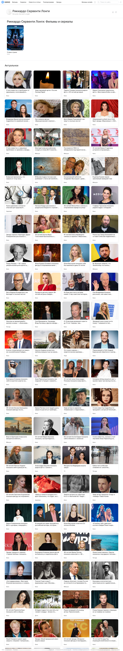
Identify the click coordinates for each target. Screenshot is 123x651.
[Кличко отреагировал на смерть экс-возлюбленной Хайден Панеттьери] (18, 344)
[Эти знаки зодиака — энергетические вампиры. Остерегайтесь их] (75, 344)
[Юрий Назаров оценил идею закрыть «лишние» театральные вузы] (18, 632)
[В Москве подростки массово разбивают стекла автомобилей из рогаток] (47, 170)
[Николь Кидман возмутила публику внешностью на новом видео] (47, 344)
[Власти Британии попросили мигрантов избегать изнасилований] (18, 430)
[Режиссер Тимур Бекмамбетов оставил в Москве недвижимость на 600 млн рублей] (104, 228)
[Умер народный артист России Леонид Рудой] (47, 84)
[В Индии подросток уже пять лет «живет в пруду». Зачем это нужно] (47, 603)
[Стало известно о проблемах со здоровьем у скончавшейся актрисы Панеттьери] (18, 84)
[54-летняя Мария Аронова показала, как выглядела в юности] (47, 430)
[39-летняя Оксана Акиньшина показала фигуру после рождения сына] (18, 401)
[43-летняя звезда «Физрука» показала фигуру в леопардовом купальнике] (75, 632)
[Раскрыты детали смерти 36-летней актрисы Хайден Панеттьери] (47, 286)
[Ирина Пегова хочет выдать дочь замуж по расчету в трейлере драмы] (47, 401)
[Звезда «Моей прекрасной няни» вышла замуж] (47, 632)
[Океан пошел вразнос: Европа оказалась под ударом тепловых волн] (104, 546)
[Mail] (2, 2)
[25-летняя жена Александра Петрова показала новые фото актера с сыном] (75, 372)
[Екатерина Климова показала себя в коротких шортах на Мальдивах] (18, 372)
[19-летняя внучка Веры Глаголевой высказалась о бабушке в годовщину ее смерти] (47, 228)
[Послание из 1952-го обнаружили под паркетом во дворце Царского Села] (75, 141)
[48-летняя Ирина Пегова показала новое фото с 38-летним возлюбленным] (75, 546)
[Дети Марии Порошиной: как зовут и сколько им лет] (75, 113)
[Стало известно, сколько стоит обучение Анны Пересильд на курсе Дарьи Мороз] (104, 430)
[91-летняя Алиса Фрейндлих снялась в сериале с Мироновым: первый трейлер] (75, 228)
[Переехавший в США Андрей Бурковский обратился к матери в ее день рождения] (104, 344)
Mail (3, 649)
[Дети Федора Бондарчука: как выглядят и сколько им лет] (18, 286)
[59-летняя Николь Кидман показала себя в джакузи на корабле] (18, 459)
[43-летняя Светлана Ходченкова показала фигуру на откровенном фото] (18, 488)
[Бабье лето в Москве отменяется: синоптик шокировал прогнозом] (104, 459)
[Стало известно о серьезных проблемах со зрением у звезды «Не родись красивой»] (18, 141)
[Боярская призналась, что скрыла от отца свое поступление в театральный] (18, 170)
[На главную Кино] (7, 2)
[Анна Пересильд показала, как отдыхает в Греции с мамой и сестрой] (47, 372)
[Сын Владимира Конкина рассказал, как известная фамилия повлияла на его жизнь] (104, 286)
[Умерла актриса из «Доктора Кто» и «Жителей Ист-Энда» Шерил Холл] (75, 488)
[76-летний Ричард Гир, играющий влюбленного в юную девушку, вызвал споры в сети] (104, 632)
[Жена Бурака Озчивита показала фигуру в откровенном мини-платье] (47, 257)
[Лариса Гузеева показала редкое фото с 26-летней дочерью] (75, 84)
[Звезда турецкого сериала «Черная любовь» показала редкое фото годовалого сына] (18, 546)
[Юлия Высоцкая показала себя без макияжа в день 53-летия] (75, 257)
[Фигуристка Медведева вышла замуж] (75, 459)
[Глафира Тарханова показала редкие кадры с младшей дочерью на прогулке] (104, 199)
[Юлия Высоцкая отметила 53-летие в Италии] (75, 517)
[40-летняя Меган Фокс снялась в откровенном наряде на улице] (75, 199)
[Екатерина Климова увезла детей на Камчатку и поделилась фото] (47, 546)
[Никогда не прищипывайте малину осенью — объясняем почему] (18, 315)
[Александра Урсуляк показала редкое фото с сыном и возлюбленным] (47, 459)
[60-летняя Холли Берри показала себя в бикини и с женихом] (75, 430)
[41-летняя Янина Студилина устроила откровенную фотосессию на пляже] (104, 141)
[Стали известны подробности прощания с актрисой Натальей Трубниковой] (104, 401)
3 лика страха (12, 52)
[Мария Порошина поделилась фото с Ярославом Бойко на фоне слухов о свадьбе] (104, 84)
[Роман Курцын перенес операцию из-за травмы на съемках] (104, 603)
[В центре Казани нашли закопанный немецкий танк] (104, 170)
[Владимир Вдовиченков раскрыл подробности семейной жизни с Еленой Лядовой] (18, 113)
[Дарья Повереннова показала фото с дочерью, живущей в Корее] (18, 517)
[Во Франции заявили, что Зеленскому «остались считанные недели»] (104, 257)
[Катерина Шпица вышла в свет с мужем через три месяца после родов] (104, 372)
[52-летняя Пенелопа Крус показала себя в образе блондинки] (18, 603)
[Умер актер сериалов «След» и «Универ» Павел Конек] (104, 488)
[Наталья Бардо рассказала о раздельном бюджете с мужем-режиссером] (47, 199)
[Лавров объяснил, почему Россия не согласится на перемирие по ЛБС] (75, 575)
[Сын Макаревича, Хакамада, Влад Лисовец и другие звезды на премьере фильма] (47, 315)
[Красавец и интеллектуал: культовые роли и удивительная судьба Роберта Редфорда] (104, 575)
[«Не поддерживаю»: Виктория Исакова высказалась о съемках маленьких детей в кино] (18, 575)
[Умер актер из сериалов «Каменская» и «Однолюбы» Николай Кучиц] (75, 401)
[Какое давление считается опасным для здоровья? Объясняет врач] (18, 199)
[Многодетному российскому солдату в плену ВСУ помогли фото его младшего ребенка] (47, 141)
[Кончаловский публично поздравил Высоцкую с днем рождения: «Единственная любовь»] (75, 170)
